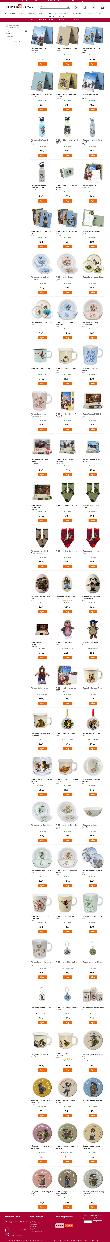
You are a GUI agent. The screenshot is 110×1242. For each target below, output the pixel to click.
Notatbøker (90, 13)
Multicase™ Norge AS (91, 1240)
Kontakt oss (33, 1225)
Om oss (32, 1228)
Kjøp (42, 64)
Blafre (21, 13)
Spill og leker (77, 13)
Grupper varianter (14, 25)
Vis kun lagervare (14, 27)
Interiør (40, 13)
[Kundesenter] (84, 7)
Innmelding (88, 1218)
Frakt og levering (35, 1223)
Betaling (32, 1221)
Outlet (100, 13)
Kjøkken (31, 13)
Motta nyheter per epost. (93, 1215)
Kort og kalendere (61, 13)
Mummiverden (10, 13)
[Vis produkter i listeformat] (25, 31)
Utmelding (99, 1218)
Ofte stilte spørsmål (36, 1231)
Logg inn (93, 7)
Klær (49, 13)
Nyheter (61, 16)
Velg (67, 520)
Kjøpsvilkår (33, 1226)
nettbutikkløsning (73, 1240)
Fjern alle (15, 41)
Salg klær (51, 16)
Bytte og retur (34, 1230)
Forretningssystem (60, 1240)
